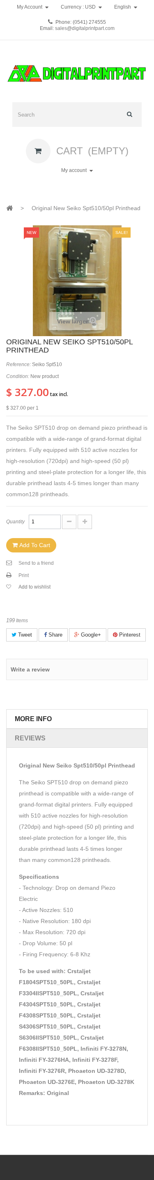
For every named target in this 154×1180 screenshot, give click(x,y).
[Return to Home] (9, 208)
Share (54, 635)
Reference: (18, 364)
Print (23, 575)
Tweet (24, 635)
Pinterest (128, 635)
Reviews (30, 738)
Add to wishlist (34, 587)
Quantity (15, 522)
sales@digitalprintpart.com (84, 28)
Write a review (30, 669)
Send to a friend (36, 563)
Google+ (90, 635)
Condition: (17, 376)
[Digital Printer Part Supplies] (77, 74)
